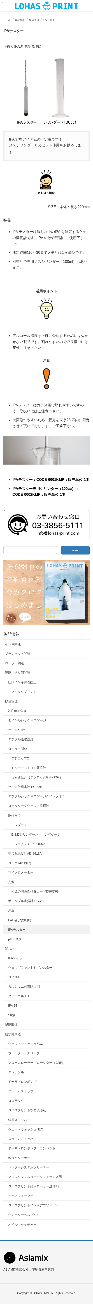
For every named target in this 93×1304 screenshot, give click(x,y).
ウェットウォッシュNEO (25, 1129)
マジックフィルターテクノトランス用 (35, 1177)
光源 (11, 882)
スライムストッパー (22, 1139)
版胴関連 (11, 1025)
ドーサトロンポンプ (22, 1081)
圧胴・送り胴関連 (17, 672)
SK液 (11, 1015)
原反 (11, 910)
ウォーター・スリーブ (24, 1053)
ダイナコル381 (18, 996)
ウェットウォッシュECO (25, 1044)
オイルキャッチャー (22, 1224)
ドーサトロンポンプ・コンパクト (32, 1148)
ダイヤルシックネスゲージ (27, 720)
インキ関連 (13, 644)
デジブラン (19, 825)
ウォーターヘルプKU (23, 1215)
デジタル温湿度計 (20, 739)
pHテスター (16, 939)
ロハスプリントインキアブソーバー (33, 1205)
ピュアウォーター (20, 1196)
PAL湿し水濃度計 (20, 920)
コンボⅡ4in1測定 (20, 863)
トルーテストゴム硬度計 (28, 768)
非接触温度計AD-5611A (25, 853)
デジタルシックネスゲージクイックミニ (36, 796)
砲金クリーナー (19, 1158)
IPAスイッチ (17, 958)
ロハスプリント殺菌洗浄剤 (27, 1110)
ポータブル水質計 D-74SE (26, 901)
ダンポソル (16, 1072)
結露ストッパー (19, 1120)
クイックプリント (24, 691)
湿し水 (9, 948)
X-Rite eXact (17, 710)
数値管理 (11, 701)
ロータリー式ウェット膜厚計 (28, 806)
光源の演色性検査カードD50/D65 (35, 891)
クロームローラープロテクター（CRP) (35, 1062)
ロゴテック (16, 1100)
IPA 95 (12, 1005)
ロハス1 (13, 977)
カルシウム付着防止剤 (24, 986)
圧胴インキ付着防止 (22, 682)
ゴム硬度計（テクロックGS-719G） (37, 777)
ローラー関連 (14, 663)
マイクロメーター (20, 872)
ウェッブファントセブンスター (30, 967)
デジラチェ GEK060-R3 (28, 844)
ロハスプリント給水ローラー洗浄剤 (33, 1186)
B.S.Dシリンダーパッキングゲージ (35, 834)
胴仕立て (14, 815)
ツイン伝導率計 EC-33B (25, 787)
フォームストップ (20, 1091)
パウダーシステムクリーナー (28, 1167)
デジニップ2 (20, 758)
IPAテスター (17, 929)
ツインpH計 (16, 730)
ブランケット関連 (17, 654)
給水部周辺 (13, 1034)
